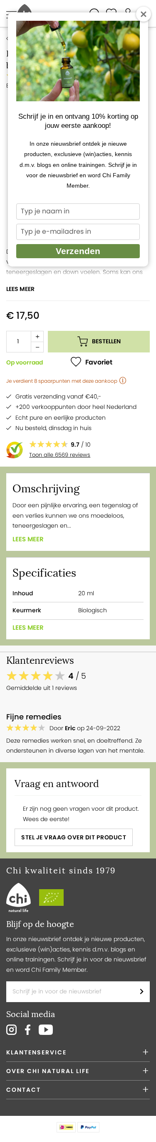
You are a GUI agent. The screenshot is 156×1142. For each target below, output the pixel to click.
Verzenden (78, 251)
